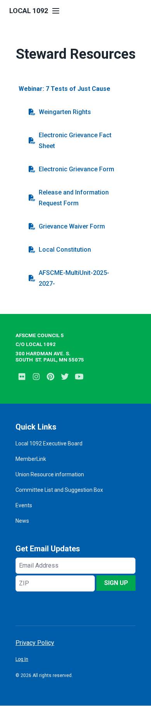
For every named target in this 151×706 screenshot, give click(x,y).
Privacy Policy (34, 642)
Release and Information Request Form (74, 198)
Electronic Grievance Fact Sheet (75, 140)
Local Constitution (65, 249)
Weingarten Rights (65, 112)
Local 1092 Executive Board (48, 443)
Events (23, 505)
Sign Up (116, 583)
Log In (21, 659)
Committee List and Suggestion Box (59, 490)
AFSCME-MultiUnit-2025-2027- (74, 278)
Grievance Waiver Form (72, 226)
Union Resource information (49, 474)
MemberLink (30, 459)
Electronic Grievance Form (76, 169)
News (22, 521)
